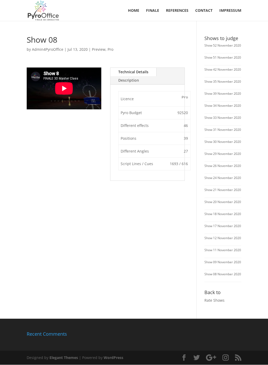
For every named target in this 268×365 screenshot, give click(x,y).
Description (128, 80)
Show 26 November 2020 (222, 166)
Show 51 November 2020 (222, 57)
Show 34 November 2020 (222, 105)
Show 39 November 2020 (222, 93)
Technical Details (133, 71)
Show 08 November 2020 (222, 274)
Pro (110, 49)
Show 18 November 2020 (222, 214)
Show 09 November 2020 (222, 262)
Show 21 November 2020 (222, 190)
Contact (204, 11)
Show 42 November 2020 (222, 69)
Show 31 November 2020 (222, 129)
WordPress (113, 357)
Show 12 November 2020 (222, 238)
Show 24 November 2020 (222, 178)
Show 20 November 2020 (222, 202)
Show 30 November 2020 (222, 141)
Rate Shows (214, 300)
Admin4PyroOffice (47, 49)
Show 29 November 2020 (222, 153)
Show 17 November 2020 (222, 226)
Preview (98, 49)
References (177, 11)
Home (133, 11)
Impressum (230, 11)
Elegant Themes (63, 357)
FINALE (152, 11)
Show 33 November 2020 (222, 117)
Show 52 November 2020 (222, 45)
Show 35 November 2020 (222, 81)
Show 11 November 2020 (222, 250)
